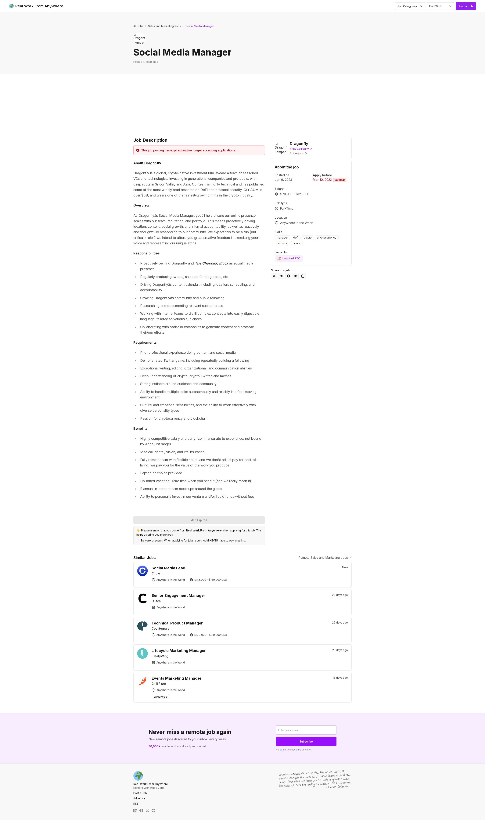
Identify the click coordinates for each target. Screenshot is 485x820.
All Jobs (138, 26)
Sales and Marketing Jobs (164, 26)
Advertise (139, 798)
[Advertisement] (242, 102)
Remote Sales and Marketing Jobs (323, 557)
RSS (135, 803)
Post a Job (466, 6)
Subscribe (306, 741)
